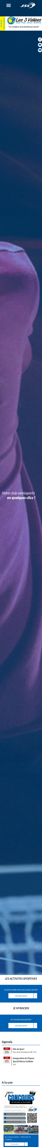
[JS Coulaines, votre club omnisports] (28, 5)
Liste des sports (21, 996)
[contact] (40, 45)
